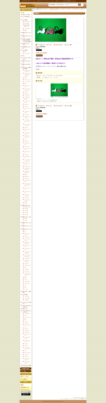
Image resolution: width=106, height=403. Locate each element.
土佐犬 (25, 202)
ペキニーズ (26, 178)
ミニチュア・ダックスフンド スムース (27, 74)
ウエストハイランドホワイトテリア (27, 185)
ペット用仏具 (25, 19)
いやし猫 (26, 212)
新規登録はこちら (25, 387)
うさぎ (25, 279)
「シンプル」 (26, 296)
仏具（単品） (26, 23)
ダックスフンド (27, 313)
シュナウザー (26, 95)
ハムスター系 (26, 281)
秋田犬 (25, 174)
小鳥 (25, 287)
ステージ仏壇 (26, 53)
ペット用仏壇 (25, 49)
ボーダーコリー (27, 166)
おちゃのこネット (82, 397)
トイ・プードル (27, 81)
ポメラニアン (26, 93)
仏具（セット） (27, 21)
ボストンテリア (27, 352)
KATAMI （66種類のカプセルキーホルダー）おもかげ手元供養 (26, 40)
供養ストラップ (25, 308)
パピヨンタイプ (27, 265)
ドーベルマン (26, 197)
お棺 (23, 55)
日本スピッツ (26, 176)
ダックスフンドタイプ (54, 9)
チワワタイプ (26, 236)
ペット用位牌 (25, 294)
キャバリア (26, 114)
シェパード (26, 154)
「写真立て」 (26, 299)
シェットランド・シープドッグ (27, 121)
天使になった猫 (27, 206)
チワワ (25, 77)
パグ (25, 350)
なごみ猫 (26, 210)
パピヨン (26, 91)
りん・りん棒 (26, 28)
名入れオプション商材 (26, 365)
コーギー (26, 343)
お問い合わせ (61, 4)
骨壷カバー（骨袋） (26, 14)
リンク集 (24, 371)
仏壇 (25, 51)
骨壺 (23, 12)
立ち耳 (25, 218)
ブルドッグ (26, 104)
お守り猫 (26, 208)
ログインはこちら (25, 389)
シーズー (26, 106)
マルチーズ (26, 140)
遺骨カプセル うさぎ (26, 216)
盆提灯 (25, 30)
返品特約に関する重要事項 (41, 52)
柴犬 (25, 83)
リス (25, 285)
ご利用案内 (53, 4)
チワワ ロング (27, 79)
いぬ (25, 231)
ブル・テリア (26, 146)
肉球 (25, 277)
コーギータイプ (27, 258)
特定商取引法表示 (25, 368)
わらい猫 (26, 214)
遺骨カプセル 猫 (25, 205)
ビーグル (26, 127)
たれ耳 (25, 220)
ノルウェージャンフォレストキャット (27, 274)
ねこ (25, 267)
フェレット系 (26, 283)
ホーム (33, 9)
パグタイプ (26, 263)
